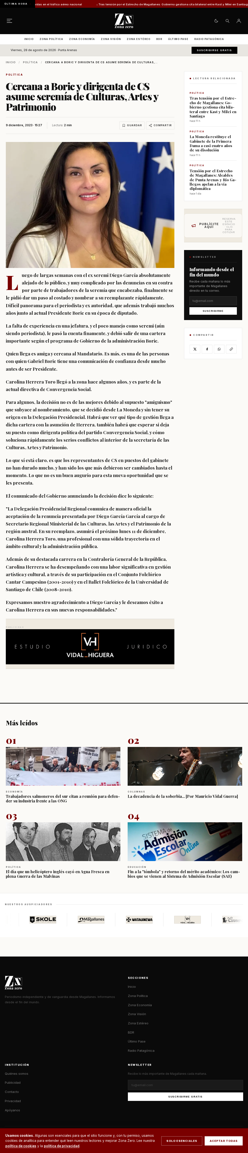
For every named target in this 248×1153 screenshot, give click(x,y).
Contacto (12, 1092)
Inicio (29, 39)
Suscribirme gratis (185, 1096)
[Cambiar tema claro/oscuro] (216, 21)
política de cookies (20, 1146)
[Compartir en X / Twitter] (195, 349)
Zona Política (51, 39)
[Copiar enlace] (231, 349)
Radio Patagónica (209, 39)
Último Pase (178, 39)
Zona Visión (111, 39)
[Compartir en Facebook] (207, 349)
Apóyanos (12, 1110)
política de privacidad (61, 1146)
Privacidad (13, 1101)
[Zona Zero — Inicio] (124, 21)
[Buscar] (227, 21)
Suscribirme (213, 311)
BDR (159, 39)
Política (30, 62)
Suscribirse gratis (214, 50)
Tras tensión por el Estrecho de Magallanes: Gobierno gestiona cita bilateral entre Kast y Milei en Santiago (130, 4)
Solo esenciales (181, 1141)
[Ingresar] (238, 20)
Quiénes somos (16, 1073)
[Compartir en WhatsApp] (219, 349)
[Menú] (9, 21)
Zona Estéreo (138, 39)
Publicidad (13, 1082)
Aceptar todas (224, 1141)
